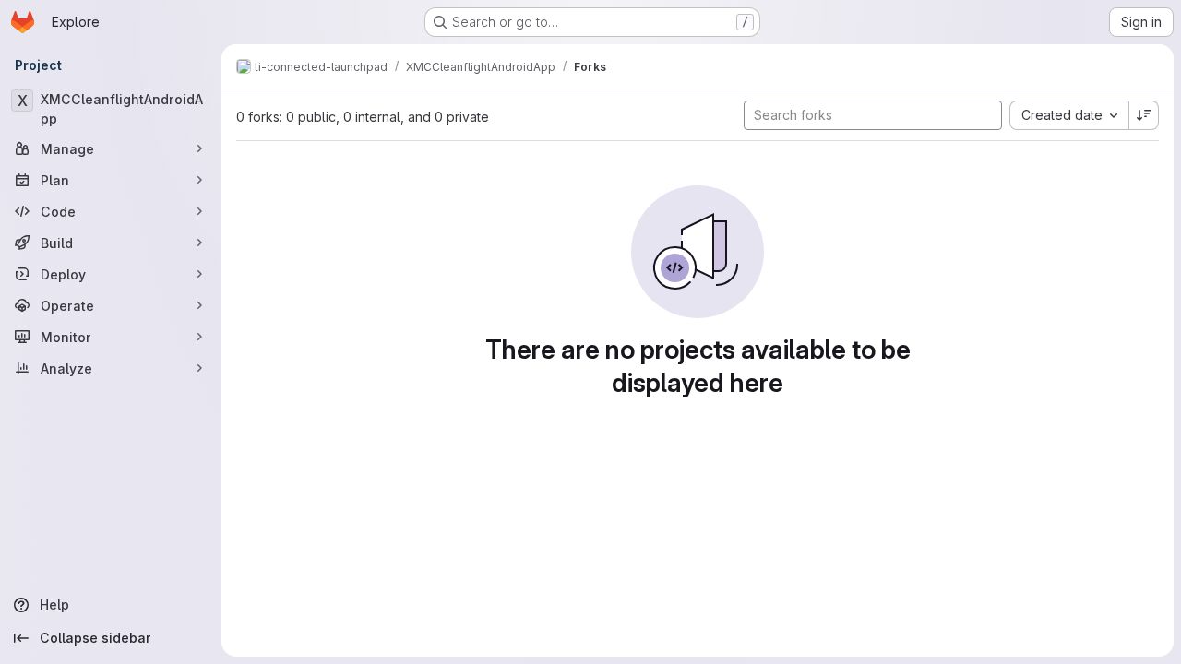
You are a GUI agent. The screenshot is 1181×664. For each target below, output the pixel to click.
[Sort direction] (1144, 115)
